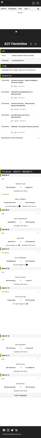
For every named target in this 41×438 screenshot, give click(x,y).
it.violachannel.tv (18, 60)
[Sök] (38, 3)
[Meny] (38, 8)
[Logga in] (33, 3)
